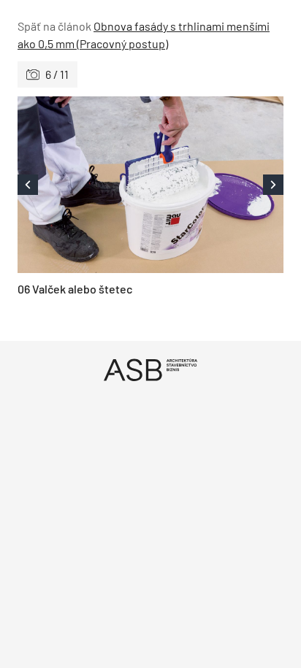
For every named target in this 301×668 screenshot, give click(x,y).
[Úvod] (150, 369)
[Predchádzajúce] (84, 184)
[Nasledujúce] (216, 184)
